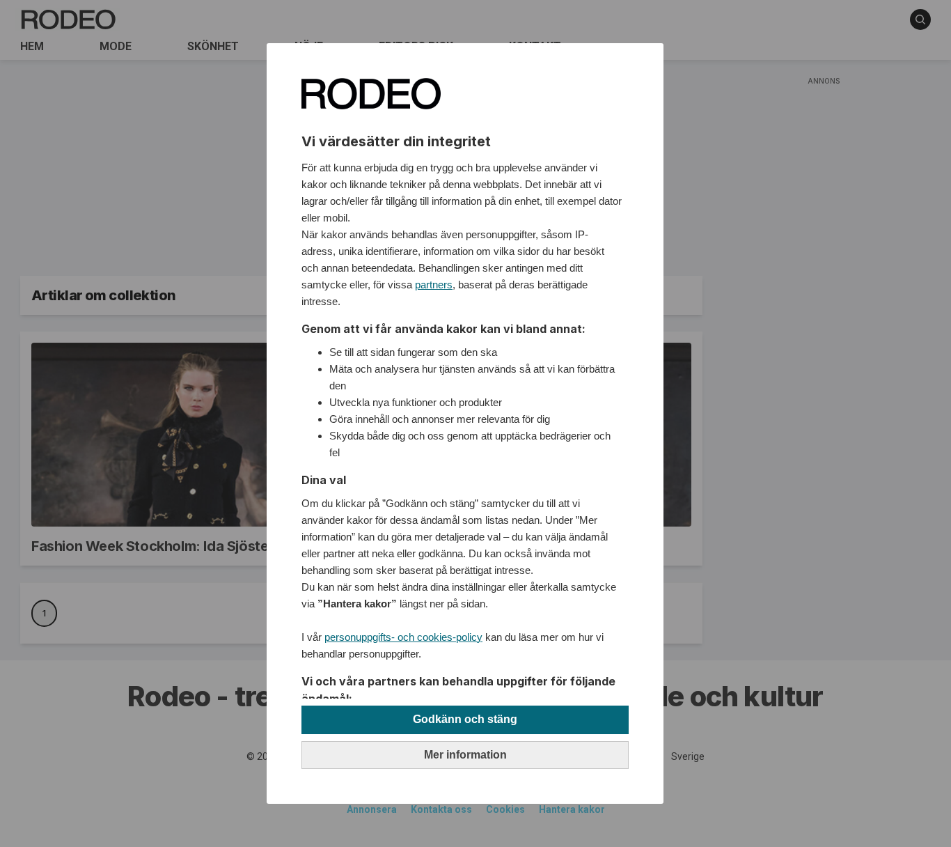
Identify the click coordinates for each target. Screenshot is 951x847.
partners (434, 284)
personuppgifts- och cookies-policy (403, 637)
